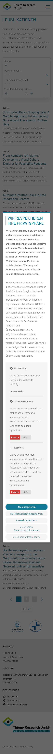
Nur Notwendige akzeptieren (26, 513)
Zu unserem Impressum (26, 536)
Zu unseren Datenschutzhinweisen (26, 528)
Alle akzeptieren (27, 506)
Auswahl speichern (26, 520)
